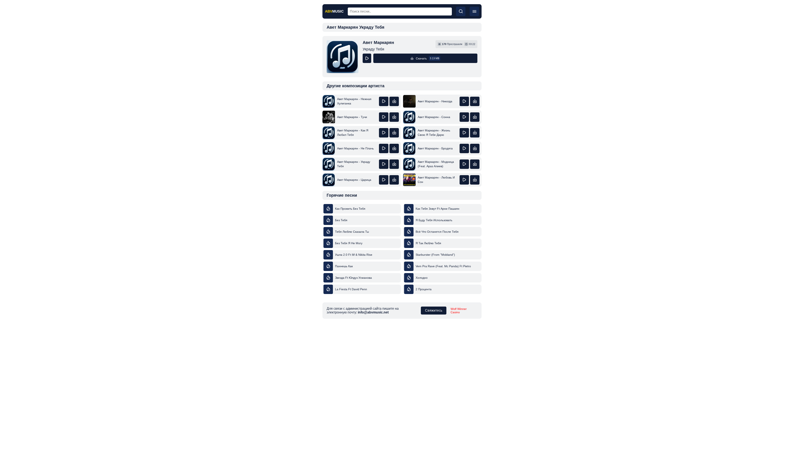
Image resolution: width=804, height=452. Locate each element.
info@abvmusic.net (373, 312)
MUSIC (334, 11)
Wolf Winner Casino (459, 310)
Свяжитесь (433, 310)
